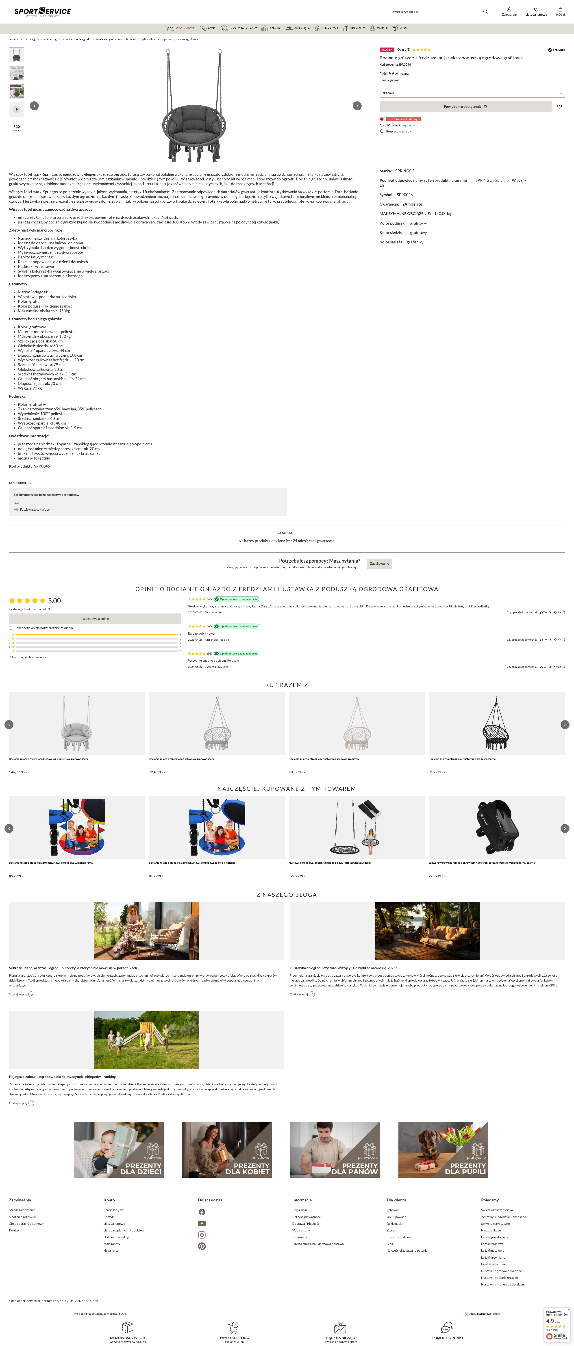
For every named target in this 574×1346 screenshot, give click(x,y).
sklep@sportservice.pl (24, 1301)
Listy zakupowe (114, 1223)
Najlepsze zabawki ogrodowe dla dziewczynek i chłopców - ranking (62, 1076)
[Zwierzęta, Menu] (312, 28)
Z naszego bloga (287, 894)
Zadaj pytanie (379, 563)
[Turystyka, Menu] (340, 28)
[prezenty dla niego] (335, 1150)
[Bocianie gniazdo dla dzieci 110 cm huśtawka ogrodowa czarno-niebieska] (217, 827)
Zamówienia (20, 1199)
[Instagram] (240, 1235)
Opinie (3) (403, 49)
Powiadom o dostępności (463, 106)
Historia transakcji (116, 1237)
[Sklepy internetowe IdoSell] (482, 1314)
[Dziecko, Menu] (284, 28)
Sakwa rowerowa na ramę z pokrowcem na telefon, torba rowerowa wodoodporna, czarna (482, 862)
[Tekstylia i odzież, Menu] (259, 28)
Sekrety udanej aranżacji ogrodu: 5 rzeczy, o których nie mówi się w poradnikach (73, 968)
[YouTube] (240, 1224)
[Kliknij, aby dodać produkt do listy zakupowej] (559, 107)
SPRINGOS (404, 171)
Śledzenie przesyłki (22, 1217)
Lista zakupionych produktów (124, 1230)
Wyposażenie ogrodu (78, 39)
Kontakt (15, 1230)
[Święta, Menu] (390, 28)
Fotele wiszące (104, 39)
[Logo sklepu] (42, 12)
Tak (546, 612)
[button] (34, 105)
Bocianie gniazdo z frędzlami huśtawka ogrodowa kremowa (324, 759)
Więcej (517, 180)
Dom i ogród (54, 39)
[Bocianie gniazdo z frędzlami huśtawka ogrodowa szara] (217, 723)
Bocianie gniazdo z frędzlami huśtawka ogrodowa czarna (462, 759)
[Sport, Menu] (219, 28)
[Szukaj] (486, 12)
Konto (109, 1199)
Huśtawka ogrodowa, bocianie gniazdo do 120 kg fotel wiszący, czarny (330, 862)
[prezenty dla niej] (227, 1150)
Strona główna (33, 39)
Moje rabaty (112, 1244)
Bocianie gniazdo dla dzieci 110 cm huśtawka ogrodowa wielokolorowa (51, 862)
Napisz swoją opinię (95, 618)
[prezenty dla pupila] (443, 1150)
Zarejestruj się (114, 1210)
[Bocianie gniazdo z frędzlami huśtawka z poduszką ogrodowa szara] (77, 723)
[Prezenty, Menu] (367, 28)
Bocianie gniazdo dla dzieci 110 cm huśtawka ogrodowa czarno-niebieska (192, 862)
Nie (560, 612)
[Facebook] (240, 1212)
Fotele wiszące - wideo (35, 509)
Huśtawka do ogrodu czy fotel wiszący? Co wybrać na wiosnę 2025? (343, 968)
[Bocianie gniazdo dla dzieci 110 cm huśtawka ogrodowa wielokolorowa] (77, 827)
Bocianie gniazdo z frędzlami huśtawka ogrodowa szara (181, 759)
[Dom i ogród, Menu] (197, 28)
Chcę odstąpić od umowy (26, 1223)
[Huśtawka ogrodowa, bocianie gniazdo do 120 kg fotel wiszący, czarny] (357, 827)
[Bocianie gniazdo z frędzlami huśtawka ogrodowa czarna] (497, 723)
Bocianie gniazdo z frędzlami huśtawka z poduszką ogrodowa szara (48, 759)
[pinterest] (240, 1247)
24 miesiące (412, 204)
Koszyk (109, 1217)
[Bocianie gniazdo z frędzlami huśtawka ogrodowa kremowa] (357, 723)
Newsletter (112, 1250)
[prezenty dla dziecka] (119, 1150)
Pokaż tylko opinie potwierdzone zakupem (44, 628)
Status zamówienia (22, 1210)
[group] (195, 106)
